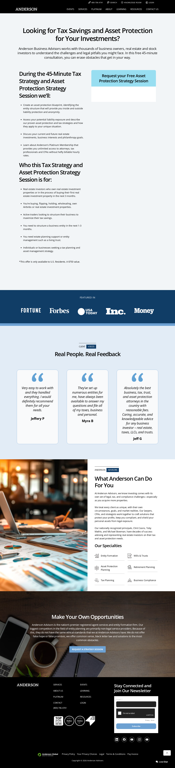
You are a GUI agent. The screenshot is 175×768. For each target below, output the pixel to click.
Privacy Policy (68, 754)
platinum (58, 696)
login (83, 702)
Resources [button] (136, 9)
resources (85, 696)
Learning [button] (121, 9)
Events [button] (70, 9)
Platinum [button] (96, 9)
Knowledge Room (132, 2)
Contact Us (152, 9)
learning (85, 690)
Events (83, 684)
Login (151, 2)
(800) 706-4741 (60, 708)
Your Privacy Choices (87, 754)
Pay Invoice (132, 754)
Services (57, 684)
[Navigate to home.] (25, 9)
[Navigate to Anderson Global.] (49, 755)
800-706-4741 (97, 2)
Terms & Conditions (115, 754)
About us (58, 690)
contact (57, 702)
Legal (101, 754)
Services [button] (82, 9)
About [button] (109, 9)
